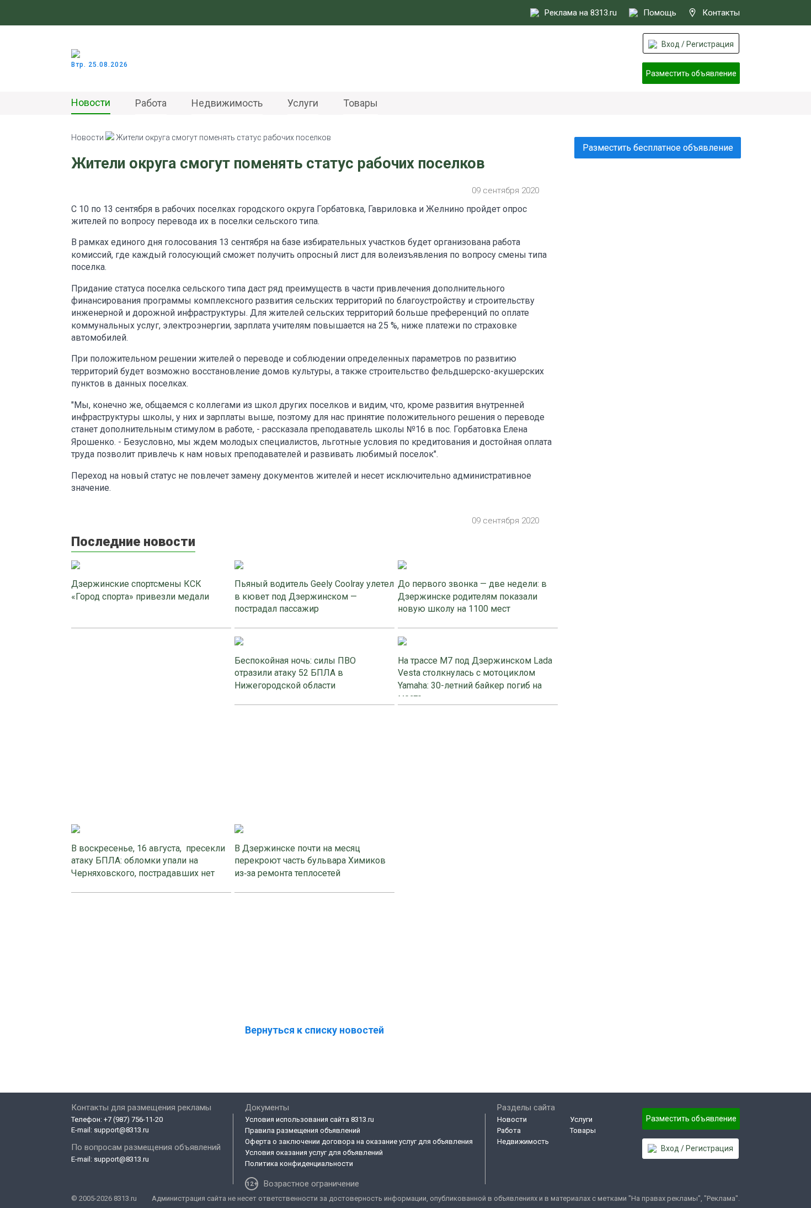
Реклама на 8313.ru (581, 13)
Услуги (302, 103)
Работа (151, 103)
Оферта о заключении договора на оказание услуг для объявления (359, 1141)
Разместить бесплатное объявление (658, 147)
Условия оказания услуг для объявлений (314, 1152)
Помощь (659, 13)
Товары (360, 103)
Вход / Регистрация (697, 44)
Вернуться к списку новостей (314, 1030)
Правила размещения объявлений (302, 1130)
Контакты (721, 13)
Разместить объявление (691, 73)
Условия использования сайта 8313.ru (309, 1119)
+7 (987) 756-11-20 (133, 1119)
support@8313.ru (121, 1130)
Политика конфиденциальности (299, 1163)
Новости (90, 102)
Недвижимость (227, 103)
